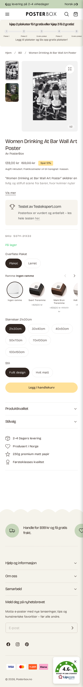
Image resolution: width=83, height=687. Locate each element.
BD (20, 52)
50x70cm (15, 340)
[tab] (12, 70)
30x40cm (38, 329)
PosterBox (17, 153)
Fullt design (17, 372)
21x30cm (15, 329)
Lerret (32, 263)
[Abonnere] (72, 627)
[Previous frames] (65, 275)
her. (37, 218)
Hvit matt (42, 372)
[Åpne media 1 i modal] (70, 69)
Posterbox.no (24, 679)
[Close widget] (75, 661)
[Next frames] (74, 275)
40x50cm (62, 329)
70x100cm (40, 340)
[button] (7, 14)
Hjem (8, 52)
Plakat (13, 263)
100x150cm (17, 352)
